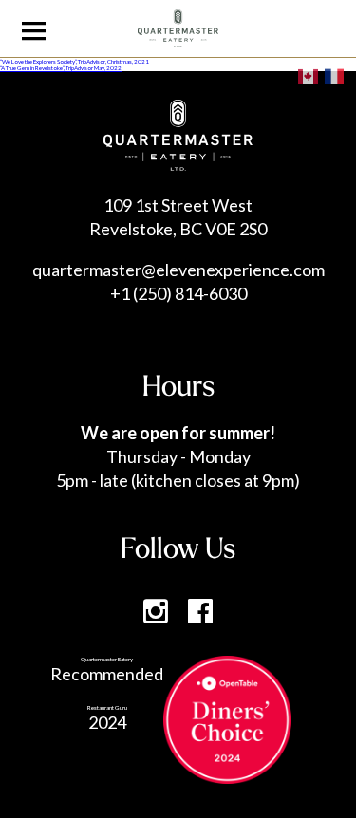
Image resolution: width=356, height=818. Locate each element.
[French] (336, 75)
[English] (309, 75)
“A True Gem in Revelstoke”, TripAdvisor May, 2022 (61, 68)
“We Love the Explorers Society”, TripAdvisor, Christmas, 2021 (74, 61)
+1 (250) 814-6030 (178, 293)
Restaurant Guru (107, 707)
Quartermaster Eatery (107, 659)
